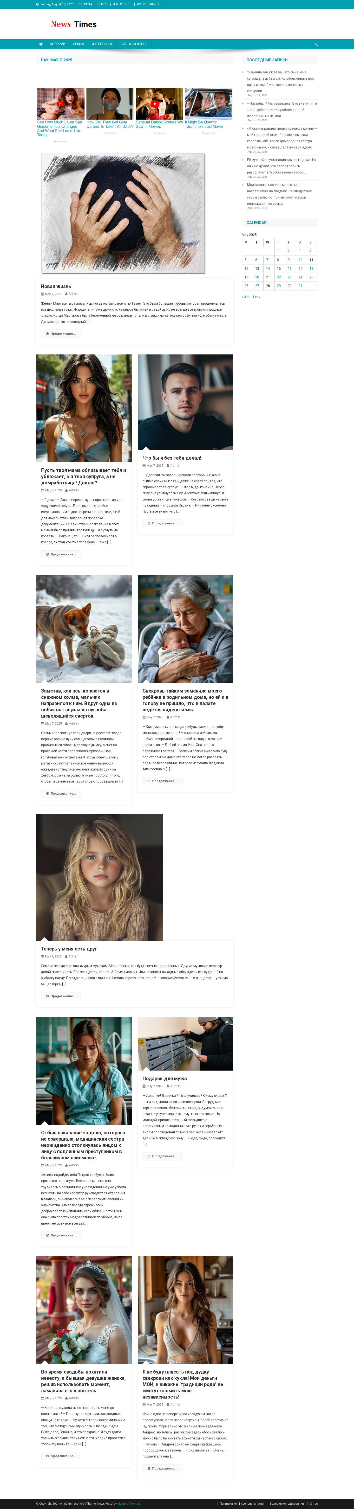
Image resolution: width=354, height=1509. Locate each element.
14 (268, 268)
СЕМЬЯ (102, 4)
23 (290, 277)
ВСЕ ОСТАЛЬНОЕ (148, 4)
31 (300, 286)
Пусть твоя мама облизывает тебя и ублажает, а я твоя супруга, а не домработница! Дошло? (83, 476)
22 (279, 277)
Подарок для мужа (165, 1078)
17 (300, 268)
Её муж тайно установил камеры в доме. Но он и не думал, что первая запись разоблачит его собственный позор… (281, 166)
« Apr (246, 297)
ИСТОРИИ (85, 4)
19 (246, 277)
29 (279, 286)
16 (290, 268)
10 (300, 260)
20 (257, 277)
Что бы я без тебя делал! (172, 458)
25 (311, 277)
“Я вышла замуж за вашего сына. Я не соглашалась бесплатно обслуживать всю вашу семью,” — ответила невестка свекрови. (281, 81)
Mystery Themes (129, 1503)
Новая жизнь (56, 286)
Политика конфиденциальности (242, 1503)
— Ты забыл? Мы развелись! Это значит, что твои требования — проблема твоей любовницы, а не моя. (282, 110)
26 (246, 286)
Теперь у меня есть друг (69, 949)
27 (257, 286)
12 (246, 268)
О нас (314, 1503)
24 (300, 277)
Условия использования (287, 1503)
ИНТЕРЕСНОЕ (122, 4)
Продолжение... (63, 333)
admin (74, 294)
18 (311, 268)
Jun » (256, 297)
